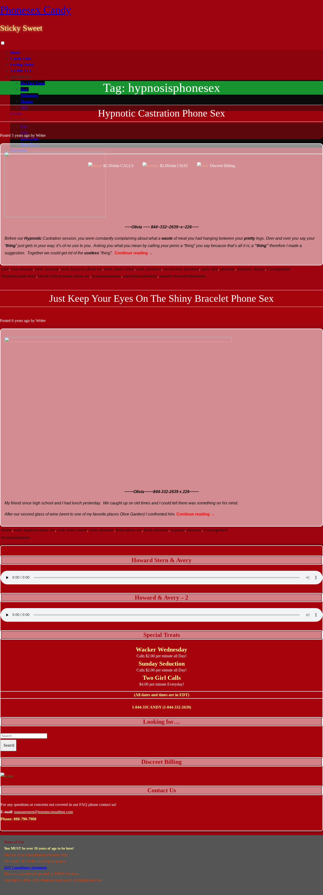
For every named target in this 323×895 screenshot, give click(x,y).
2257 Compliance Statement (25, 868)
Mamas (26, 101)
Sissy (24, 89)
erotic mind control (119, 269)
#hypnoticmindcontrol (18, 276)
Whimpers (29, 95)
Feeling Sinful (22, 65)
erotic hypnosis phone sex (81, 269)
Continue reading (134, 253)
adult (5, 269)
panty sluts (209, 269)
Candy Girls (20, 59)
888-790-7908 (25, 819)
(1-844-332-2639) (177, 707)
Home (15, 52)
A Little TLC (21, 71)
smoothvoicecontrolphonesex (182, 276)
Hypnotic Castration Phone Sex (161, 113)
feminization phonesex (181, 269)
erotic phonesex (148, 269)
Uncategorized (278, 269)
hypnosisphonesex (106, 276)
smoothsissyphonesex (140, 276)
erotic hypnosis (47, 269)
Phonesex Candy (35, 10)
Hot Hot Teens (32, 83)
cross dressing (22, 269)
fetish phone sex (129, 530)
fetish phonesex (156, 530)
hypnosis (178, 530)
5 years (17, 135)
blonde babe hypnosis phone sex (64, 276)
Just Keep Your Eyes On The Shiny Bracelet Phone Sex (161, 298)
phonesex (227, 269)
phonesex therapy (251, 269)
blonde (6, 530)
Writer (41, 135)
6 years (17, 320)
